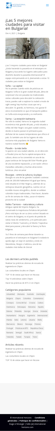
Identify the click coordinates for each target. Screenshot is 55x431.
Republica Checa (37, 328)
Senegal (19, 332)
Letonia (23, 320)
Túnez (35, 337)
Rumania (10, 332)
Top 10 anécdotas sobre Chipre (19, 278)
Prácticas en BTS (22, 328)
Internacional (42, 315)
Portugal (10, 328)
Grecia (35, 311)
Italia (16, 320)
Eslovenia (31, 307)
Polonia (37, 324)
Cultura (40, 303)
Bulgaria (21, 33)
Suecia (38, 332)
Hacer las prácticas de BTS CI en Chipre (22, 283)
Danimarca (11, 307)
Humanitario (11, 315)
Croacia (32, 303)
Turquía (27, 337)
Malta (40, 320)
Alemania (20, 294)
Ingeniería (31, 315)
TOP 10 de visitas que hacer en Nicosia (22, 274)
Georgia (27, 311)
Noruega (28, 324)
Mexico (20, 324)
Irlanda (9, 320)
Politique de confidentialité (32, 420)
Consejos (10, 303)
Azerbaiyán (40, 294)
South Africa (28, 332)
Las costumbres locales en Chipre (20, 270)
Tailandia (10, 337)
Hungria (22, 315)
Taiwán (18, 337)
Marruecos (11, 324)
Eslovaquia (21, 307)
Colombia (27, 298)
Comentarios (38, 298)
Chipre (18, 298)
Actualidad (11, 294)
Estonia (9, 311)
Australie (30, 294)
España (41, 307)
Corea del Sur (21, 303)
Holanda (44, 311)
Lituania (32, 320)
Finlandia (18, 311)
